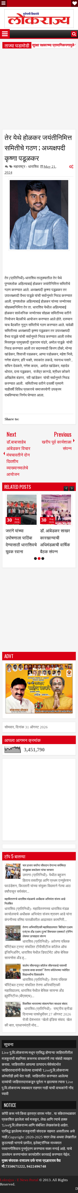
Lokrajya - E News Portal (19, 1180)
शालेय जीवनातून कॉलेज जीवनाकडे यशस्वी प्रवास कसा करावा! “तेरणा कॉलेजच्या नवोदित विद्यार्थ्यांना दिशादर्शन (46, 970)
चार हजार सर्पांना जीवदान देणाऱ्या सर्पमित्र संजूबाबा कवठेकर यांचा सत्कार (44, 867)
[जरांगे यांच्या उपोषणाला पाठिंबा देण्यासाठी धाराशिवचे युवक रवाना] (22, 510)
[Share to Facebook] (23, 498)
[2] (39, 558)
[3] (42, 558)
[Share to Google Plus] (33, 498)
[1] (35, 558)
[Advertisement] (39, 90)
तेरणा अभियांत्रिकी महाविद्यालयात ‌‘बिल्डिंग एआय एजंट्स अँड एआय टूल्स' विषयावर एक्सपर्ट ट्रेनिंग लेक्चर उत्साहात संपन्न (48, 931)
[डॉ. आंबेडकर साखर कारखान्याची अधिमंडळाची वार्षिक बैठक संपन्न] (56, 510)
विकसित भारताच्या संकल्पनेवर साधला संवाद (45, 1003)
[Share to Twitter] (28, 498)
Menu (3, 3)
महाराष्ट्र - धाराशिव (26, 167)
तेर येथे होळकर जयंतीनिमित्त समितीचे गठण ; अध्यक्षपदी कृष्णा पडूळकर (38, 147)
